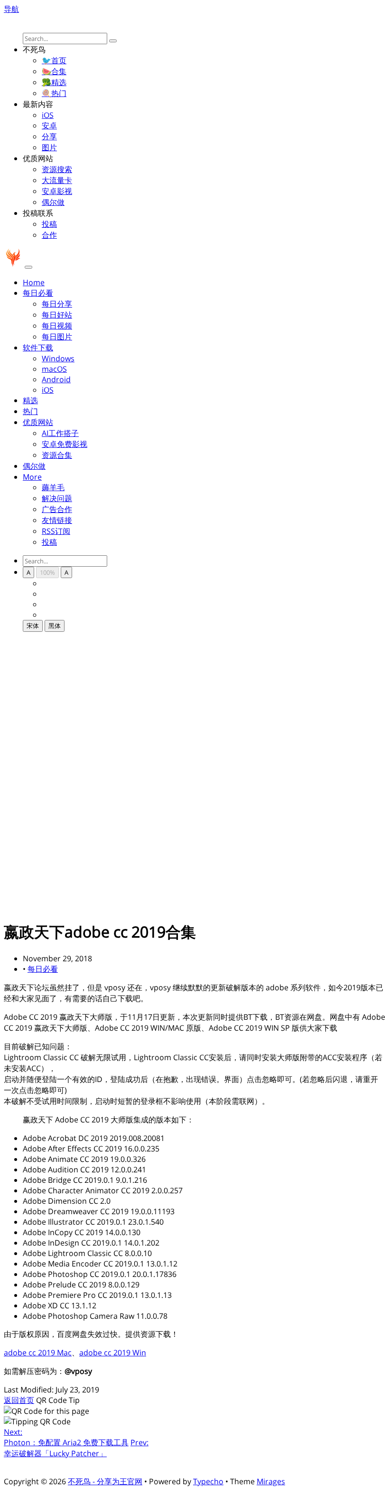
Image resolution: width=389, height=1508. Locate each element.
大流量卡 (57, 180)
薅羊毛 (53, 487)
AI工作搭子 (60, 433)
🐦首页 (54, 60)
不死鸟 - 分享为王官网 (105, 1481)
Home (34, 282)
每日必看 (43, 969)
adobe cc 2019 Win (112, 1352)
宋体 (33, 625)
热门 (30, 411)
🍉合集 (54, 71)
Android (56, 379)
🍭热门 (54, 93)
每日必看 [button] (38, 293)
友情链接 (57, 520)
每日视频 (57, 325)
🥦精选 (54, 82)
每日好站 (57, 314)
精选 (30, 400)
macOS (54, 369)
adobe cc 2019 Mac (38, 1352)
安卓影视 (57, 191)
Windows (58, 358)
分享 (49, 136)
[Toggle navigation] (28, 267)
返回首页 (19, 1400)
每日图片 (57, 336)
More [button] (32, 477)
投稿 (49, 224)
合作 (49, 235)
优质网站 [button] (38, 422)
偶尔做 (53, 202)
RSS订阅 (56, 531)
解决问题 (57, 498)
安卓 (49, 125)
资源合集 (57, 455)
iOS (48, 115)
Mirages (271, 1481)
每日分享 (57, 304)
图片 (49, 147)
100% (47, 572)
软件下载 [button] (38, 347)
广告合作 (57, 509)
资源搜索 (57, 169)
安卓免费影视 (64, 444)
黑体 (54, 625)
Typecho (208, 1481)
